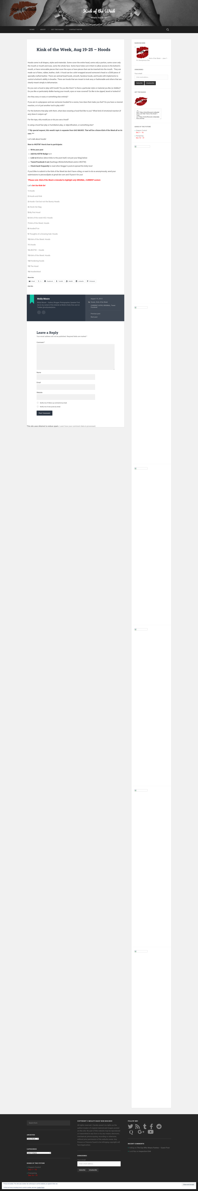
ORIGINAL (106, 305)
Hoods (32, 191)
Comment (41, 342)
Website (39, 392)
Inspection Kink (145, 1151)
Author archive (39, 312)
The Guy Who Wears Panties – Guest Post (153, 1148)
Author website (43, 312)
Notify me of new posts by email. (50, 407)
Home (32, 29)
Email (39, 382)
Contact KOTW (75, 29)
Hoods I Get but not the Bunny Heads (44, 201)
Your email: (138, 73)
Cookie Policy (40, 1187)
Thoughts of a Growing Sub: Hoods (43, 234)
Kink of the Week (99, 11)
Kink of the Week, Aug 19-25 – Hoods (73, 49)
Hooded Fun (34, 228)
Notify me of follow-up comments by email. (53, 403)
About (43, 29)
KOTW (100, 305)
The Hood (34, 266)
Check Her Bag (35, 207)
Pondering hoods (37, 261)
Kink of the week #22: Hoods (41, 218)
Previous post (95, 314)
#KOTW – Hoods (37, 250)
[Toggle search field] (167, 29)
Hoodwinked (35, 271)
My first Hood (34, 212)
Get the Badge (57, 29)
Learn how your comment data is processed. (77, 426)
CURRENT (94, 305)
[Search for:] (48, 1123)
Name (39, 372)
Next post (94, 317)
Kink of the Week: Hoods (39, 223)
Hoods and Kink (35, 196)
